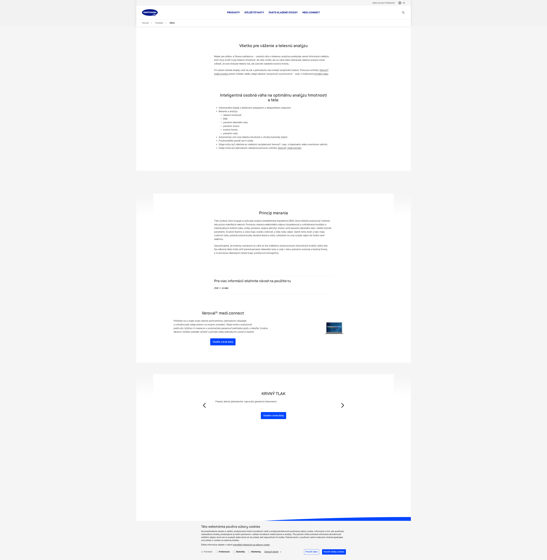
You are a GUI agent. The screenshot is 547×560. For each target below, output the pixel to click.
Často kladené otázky (283, 12)
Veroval (145, 23)
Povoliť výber (312, 552)
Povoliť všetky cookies (334, 552)
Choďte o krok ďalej (223, 342)
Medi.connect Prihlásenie (384, 3)
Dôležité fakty (254, 12)
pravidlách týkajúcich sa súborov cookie (251, 545)
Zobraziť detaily (271, 552)
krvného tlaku (321, 74)
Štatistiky (240, 552)
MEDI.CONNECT (311, 12)
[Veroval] (149, 12)
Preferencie (224, 552)
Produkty (233, 12)
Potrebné (208, 552)
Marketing (256, 552)
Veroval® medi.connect (289, 148)
